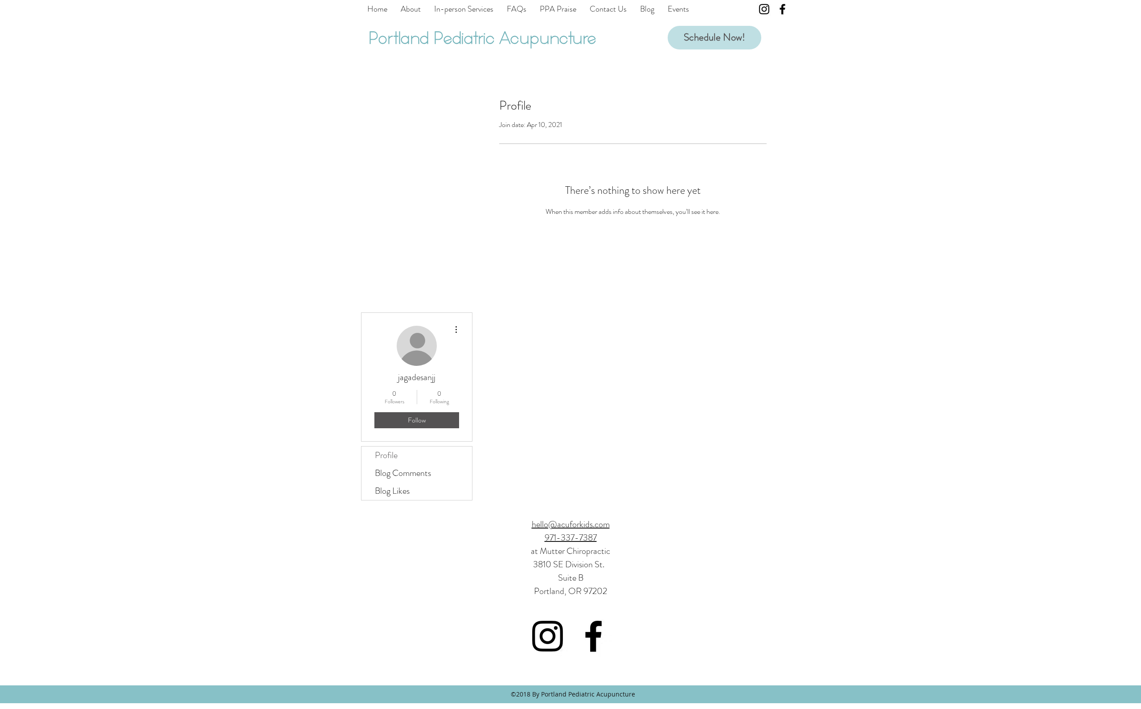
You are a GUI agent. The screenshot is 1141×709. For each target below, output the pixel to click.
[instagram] (764, 9)
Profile (386, 455)
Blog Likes (392, 490)
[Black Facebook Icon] (782, 9)
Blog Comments (403, 473)
